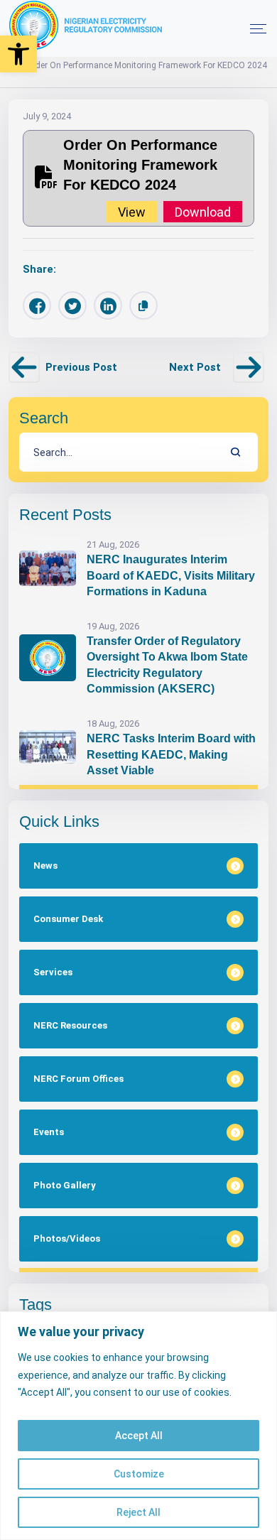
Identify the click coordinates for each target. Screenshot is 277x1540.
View (132, 211)
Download (203, 211)
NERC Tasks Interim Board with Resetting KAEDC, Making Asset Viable (171, 754)
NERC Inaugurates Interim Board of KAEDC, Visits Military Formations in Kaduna (171, 575)
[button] (18, 54)
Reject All (138, 1512)
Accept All (139, 1435)
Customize (139, 1474)
